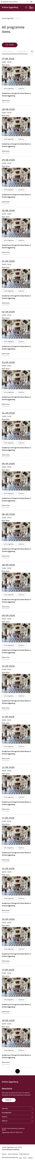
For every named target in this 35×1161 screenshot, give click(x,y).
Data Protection (13, 1154)
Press (25, 1158)
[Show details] (17, 75)
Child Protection (24, 1154)
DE (27, 2)
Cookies (30, 1158)
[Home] (10, 7)
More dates (6, 65)
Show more (6, 101)
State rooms (7, 52)
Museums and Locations (10, 2)
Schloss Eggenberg (7, 18)
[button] (26, 7)
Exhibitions (22, 52)
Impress (4, 1154)
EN (31, 2)
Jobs (20, 1158)
